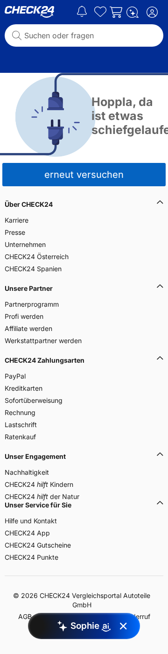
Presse (15, 232)
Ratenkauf (20, 437)
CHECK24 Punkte (31, 557)
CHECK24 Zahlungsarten (44, 360)
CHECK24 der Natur (42, 496)
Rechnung (20, 412)
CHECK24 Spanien (33, 269)
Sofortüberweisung (34, 400)
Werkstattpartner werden (43, 341)
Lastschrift (21, 425)
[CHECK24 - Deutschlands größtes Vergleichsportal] (29, 12)
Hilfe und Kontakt (31, 521)
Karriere (16, 220)
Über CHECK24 (29, 204)
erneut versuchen (84, 174)
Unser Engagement (35, 456)
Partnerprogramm (32, 304)
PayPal (15, 376)
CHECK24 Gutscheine (38, 545)
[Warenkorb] (116, 12)
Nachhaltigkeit (27, 472)
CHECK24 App (27, 533)
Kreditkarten (23, 388)
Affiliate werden (28, 328)
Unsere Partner (29, 288)
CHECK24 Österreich (37, 256)
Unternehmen (25, 244)
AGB (25, 616)
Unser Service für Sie (38, 505)
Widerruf (137, 616)
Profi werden (24, 316)
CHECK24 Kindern (39, 484)
